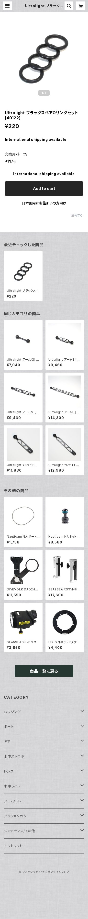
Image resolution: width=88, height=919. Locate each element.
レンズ (8, 771)
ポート (9, 726)
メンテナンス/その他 (19, 831)
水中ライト (12, 786)
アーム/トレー (14, 801)
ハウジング (12, 711)
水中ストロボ (14, 756)
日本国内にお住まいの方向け (44, 203)
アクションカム (15, 816)
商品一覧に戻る (44, 671)
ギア (7, 741)
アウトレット (13, 846)
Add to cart (44, 188)
